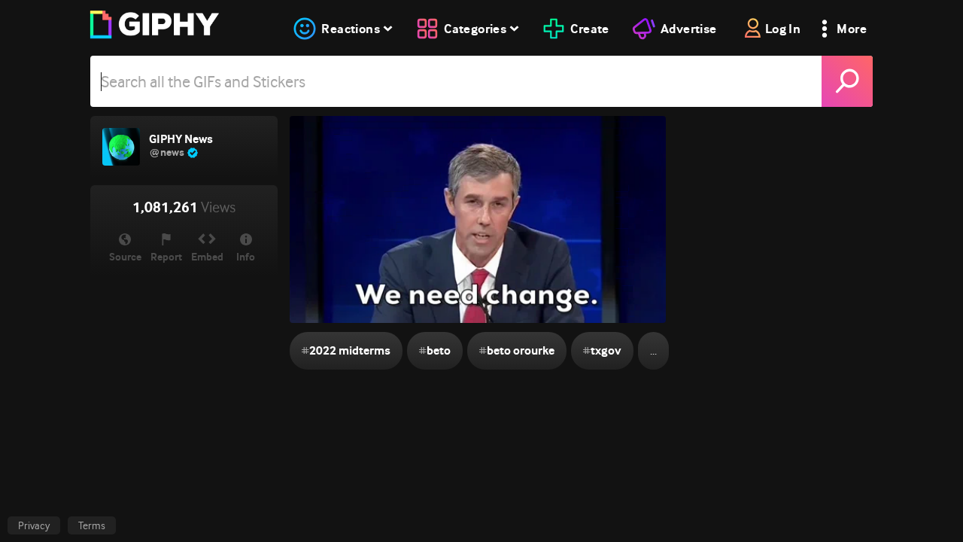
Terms (91, 525)
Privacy (34, 525)
